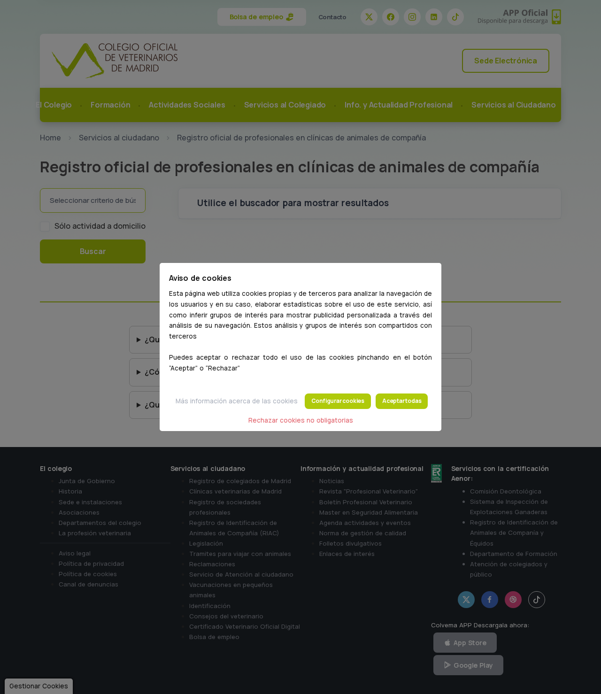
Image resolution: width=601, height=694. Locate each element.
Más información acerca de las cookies (237, 401)
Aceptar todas (401, 401)
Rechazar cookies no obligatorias (300, 420)
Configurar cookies (337, 401)
